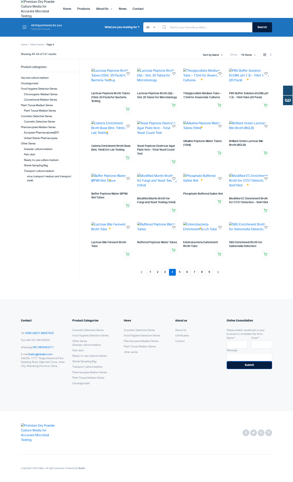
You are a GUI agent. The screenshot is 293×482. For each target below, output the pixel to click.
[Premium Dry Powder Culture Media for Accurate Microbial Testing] (38, 432)
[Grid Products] (264, 55)
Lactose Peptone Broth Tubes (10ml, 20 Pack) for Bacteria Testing (110, 97)
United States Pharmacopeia (40, 138)
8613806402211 (43, 347)
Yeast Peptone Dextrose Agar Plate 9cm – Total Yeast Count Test (156, 150)
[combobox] (212, 55)
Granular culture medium (38, 149)
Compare (130, 81)
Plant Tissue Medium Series (37, 105)
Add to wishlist (128, 74)
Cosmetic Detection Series (36, 116)
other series (131, 352)
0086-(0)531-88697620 (39, 333)
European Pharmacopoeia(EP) (41, 132)
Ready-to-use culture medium (41, 160)
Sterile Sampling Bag (36, 165)
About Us (102, 8)
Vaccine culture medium (35, 78)
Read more (127, 109)
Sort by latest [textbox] (211, 55)
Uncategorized (29, 83)
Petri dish (29, 154)
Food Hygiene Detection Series (39, 89)
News (123, 8)
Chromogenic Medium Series (41, 94)
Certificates (182, 335)
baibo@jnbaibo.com (41, 354)
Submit (249, 365)
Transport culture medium (39, 171)
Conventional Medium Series (40, 100)
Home (67, 8)
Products (83, 8)
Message (232, 350)
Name (231, 338)
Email (255, 338)
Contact (138, 8)
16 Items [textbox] (246, 55)
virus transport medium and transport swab (49, 178)
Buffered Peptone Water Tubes (157, 242)
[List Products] (270, 55)
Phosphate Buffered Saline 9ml (203, 193)
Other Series (37, 44)
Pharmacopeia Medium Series (38, 127)
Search (262, 27)
